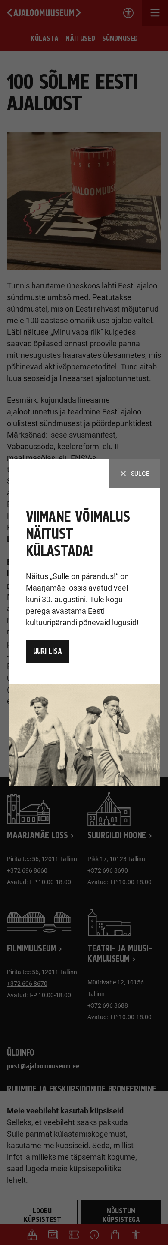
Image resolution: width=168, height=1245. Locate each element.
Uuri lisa (47, 651)
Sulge (140, 473)
